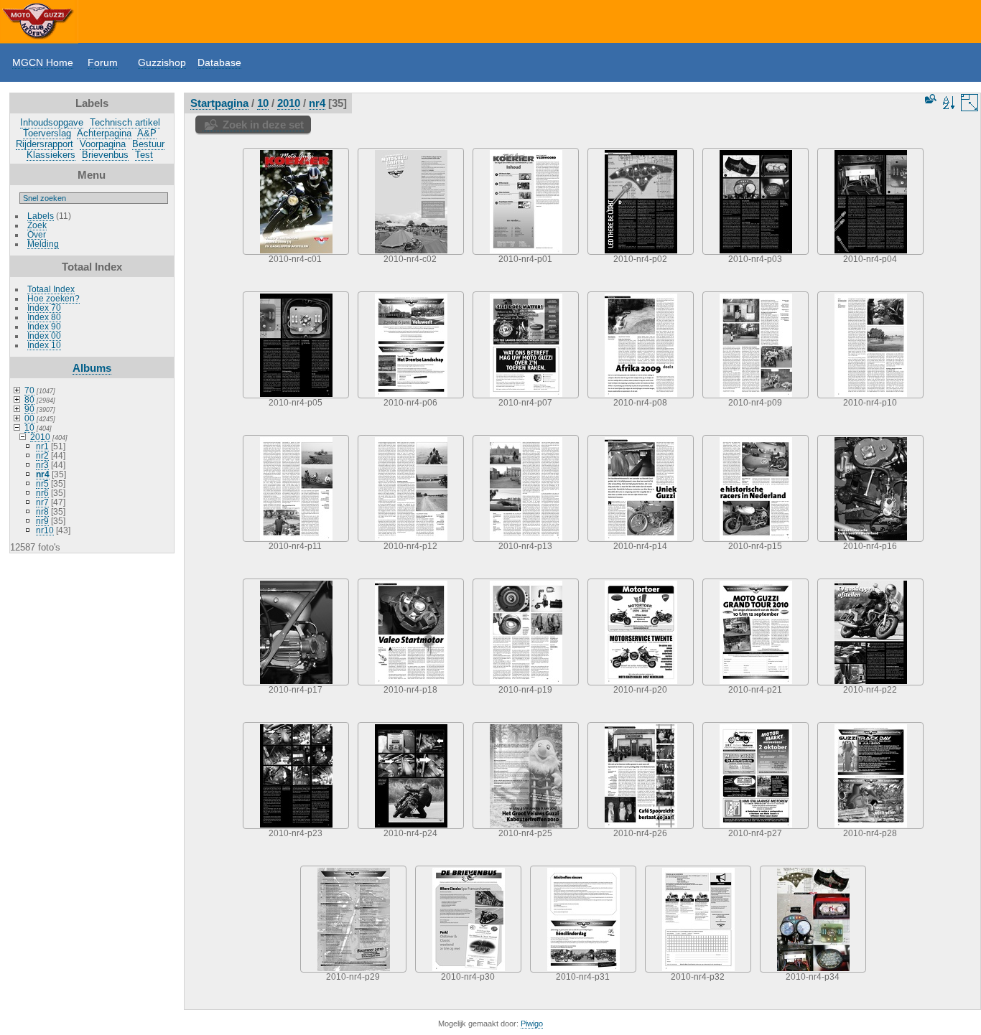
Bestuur (148, 144)
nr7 (42, 502)
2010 (40, 436)
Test (144, 154)
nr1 (42, 446)
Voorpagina (103, 144)
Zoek (37, 225)
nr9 (42, 520)
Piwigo (532, 1023)
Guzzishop (162, 62)
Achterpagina (104, 133)
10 (29, 427)
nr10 (45, 530)
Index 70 (44, 307)
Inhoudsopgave (51, 122)
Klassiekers (51, 154)
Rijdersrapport (44, 144)
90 (29, 408)
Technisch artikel (125, 122)
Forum (103, 62)
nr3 (42, 464)
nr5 (42, 483)
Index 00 (44, 335)
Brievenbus (105, 154)
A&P (147, 133)
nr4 (43, 474)
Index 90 (44, 326)
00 (29, 418)
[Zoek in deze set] (929, 98)
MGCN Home (42, 62)
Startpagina (219, 103)
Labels (40, 215)
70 (29, 390)
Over (36, 234)
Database (219, 62)
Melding (43, 243)
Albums (92, 368)
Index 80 (44, 317)
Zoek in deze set (263, 124)
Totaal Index (51, 289)
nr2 (42, 455)
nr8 (42, 511)
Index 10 (44, 345)
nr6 (42, 492)
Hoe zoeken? (53, 298)
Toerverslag (47, 133)
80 (29, 399)
